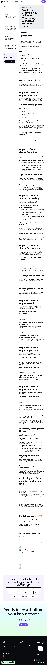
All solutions (4, 646)
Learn (12, 641)
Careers (29, 641)
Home (4, 633)
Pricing (22, 1)
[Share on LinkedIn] (24, 26)
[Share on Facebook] (27, 26)
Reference (6, 633)
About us (29, 642)
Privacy (16, 661)
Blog (12, 647)
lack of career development (30, 254)
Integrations (4, 643)
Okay (13, 662)
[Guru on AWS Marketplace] (40, 648)
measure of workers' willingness (26, 362)
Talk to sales (44, 1)
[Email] (22, 26)
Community (13, 646)
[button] (6, 1)
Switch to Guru (30, 647)
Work (10, 633)
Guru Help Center (22, 641)
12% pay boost (35, 328)
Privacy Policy (7, 663)
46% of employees (38, 237)
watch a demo (32, 507)
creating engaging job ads (26, 127)
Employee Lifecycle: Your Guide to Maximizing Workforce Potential (21, 633)
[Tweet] (26, 26)
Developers (13, 645)
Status (21, 642)
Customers (13, 642)
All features (4, 645)
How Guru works (5, 642)
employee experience (22, 73)
